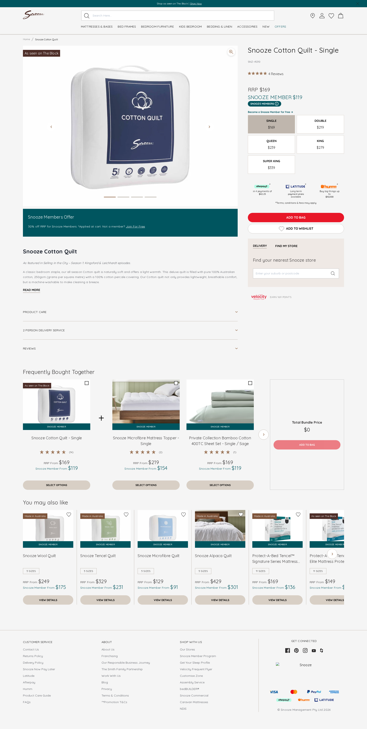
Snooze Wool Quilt (39, 555)
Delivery (260, 246)
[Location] (312, 15)
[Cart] (340, 15)
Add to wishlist (299, 228)
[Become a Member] (322, 15)
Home (26, 39)
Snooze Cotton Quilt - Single (56, 437)
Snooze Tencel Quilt (98, 555)
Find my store (286, 246)
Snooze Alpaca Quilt (213, 555)
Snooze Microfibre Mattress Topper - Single (146, 440)
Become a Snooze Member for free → (270, 112)
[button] (130, 126)
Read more (31, 290)
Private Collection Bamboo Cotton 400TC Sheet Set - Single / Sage (220, 440)
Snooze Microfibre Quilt (159, 555)
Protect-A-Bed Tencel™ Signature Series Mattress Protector (275, 558)
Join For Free (135, 226)
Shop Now (198, 3)
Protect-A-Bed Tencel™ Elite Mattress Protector (331, 558)
